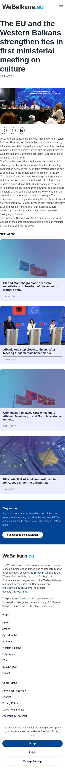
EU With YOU (9, 666)
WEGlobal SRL (19, 591)
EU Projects (8, 641)
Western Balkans (11, 647)
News (5, 622)
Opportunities (9, 635)
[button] (61, 6)
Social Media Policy (13, 709)
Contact (6, 697)
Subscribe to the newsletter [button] (22, 534)
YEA (4, 660)
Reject (32, 752)
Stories (6, 628)
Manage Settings (32, 761)
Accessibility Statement (15, 715)
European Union (42, 572)
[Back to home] (22, 6)
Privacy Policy (10, 703)
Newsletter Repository (14, 690)
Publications (9, 654)
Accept (32, 743)
